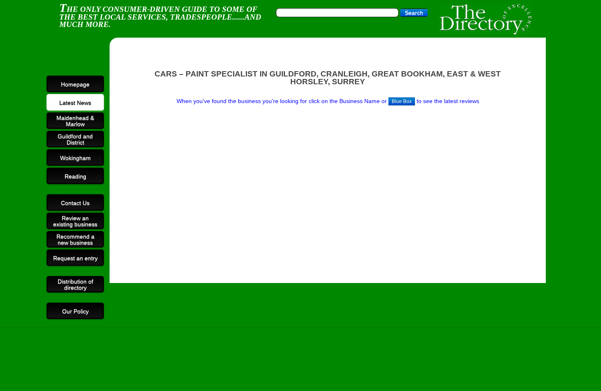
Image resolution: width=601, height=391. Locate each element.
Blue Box (402, 101)
